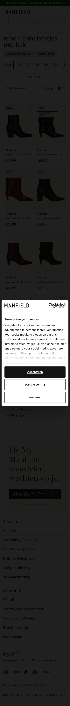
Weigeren (35, 397)
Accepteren (35, 372)
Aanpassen (32, 384)
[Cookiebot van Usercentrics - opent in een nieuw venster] (49, 305)
